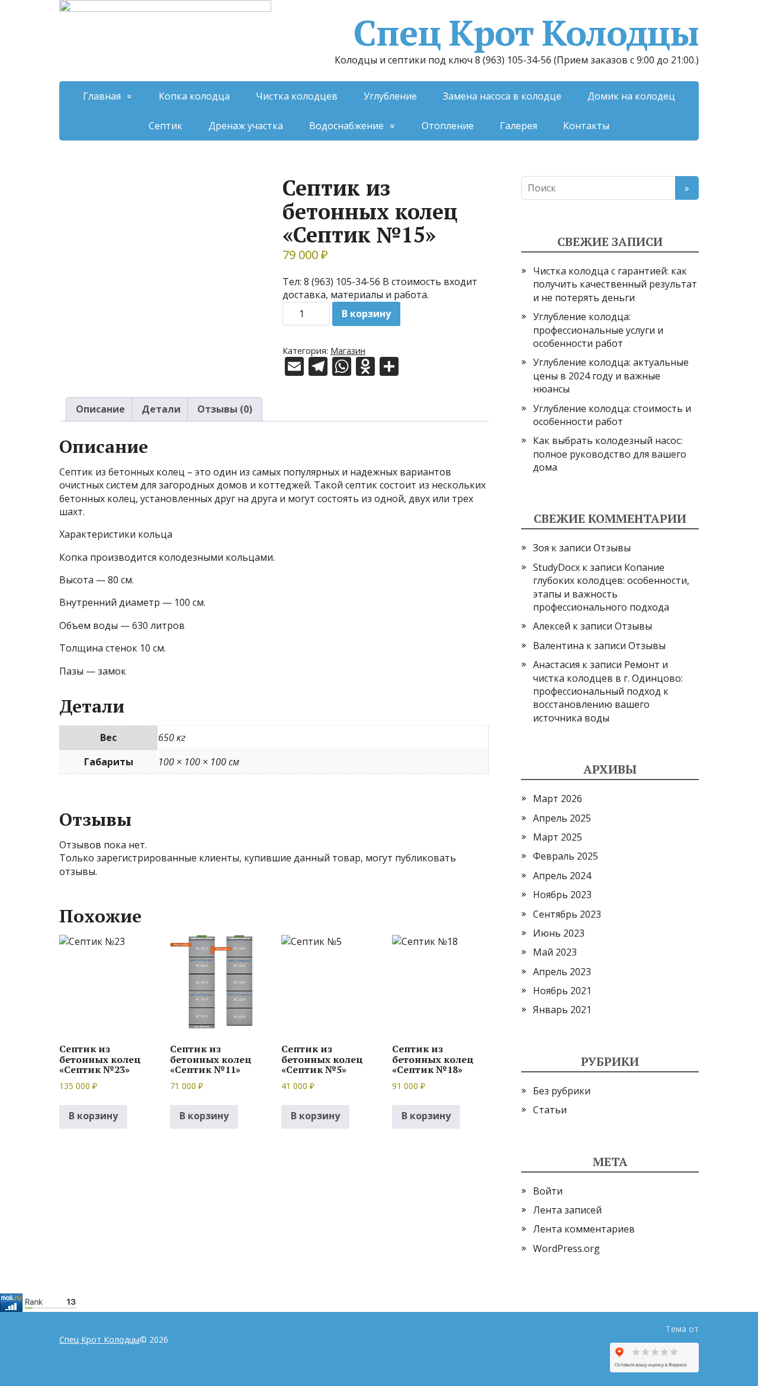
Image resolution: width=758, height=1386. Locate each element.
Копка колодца (194, 96)
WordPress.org (566, 1248)
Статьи (550, 1109)
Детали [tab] (161, 409)
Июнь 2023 (558, 933)
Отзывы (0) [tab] (224, 409)
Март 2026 (557, 798)
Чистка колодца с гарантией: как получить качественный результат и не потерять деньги (615, 284)
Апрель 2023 (562, 971)
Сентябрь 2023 (567, 914)
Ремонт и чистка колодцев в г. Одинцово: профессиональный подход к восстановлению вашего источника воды (608, 691)
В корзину (366, 313)
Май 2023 (555, 952)
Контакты (586, 125)
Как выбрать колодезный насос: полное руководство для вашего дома (609, 454)
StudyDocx (556, 567)
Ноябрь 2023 (562, 894)
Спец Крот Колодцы (526, 32)
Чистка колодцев (297, 96)
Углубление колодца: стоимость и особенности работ (612, 415)
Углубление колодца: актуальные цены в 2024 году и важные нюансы (611, 375)
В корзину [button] (93, 1115)
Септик (165, 125)
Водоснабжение (346, 125)
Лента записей (567, 1209)
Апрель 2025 (562, 818)
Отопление (448, 125)
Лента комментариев (584, 1228)
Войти (548, 1190)
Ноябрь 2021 (562, 990)
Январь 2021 (562, 1009)
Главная (102, 96)
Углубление (390, 96)
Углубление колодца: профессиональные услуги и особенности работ (598, 330)
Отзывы (612, 547)
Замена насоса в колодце (502, 96)
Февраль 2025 (565, 856)
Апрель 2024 (562, 875)
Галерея (518, 125)
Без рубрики (561, 1090)
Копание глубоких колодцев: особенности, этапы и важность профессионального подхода (611, 587)
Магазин (347, 350)
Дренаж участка (245, 125)
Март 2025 (557, 837)
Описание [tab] (100, 409)
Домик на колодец (631, 96)
